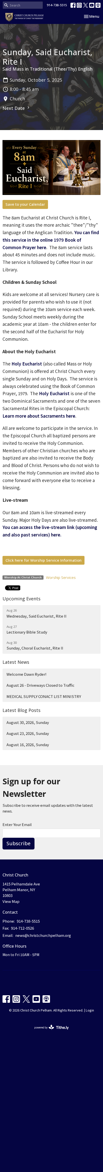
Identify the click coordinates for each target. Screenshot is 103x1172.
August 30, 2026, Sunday (27, 722)
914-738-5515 (57, 5)
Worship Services (61, 577)
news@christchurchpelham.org (43, 935)
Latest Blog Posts (21, 710)
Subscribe (18, 843)
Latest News (15, 662)
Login (90, 1010)
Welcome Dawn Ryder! (26, 674)
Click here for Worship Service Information (44, 560)
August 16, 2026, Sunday (27, 744)
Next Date (14, 108)
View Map (11, 901)
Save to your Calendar (25, 204)
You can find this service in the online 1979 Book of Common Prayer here (50, 239)
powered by (49, 1031)
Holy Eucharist (27, 363)
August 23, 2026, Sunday (27, 733)
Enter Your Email (17, 824)
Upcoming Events (21, 599)
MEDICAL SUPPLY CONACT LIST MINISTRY (43, 696)
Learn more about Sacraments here (38, 416)
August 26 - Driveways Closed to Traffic (40, 685)
